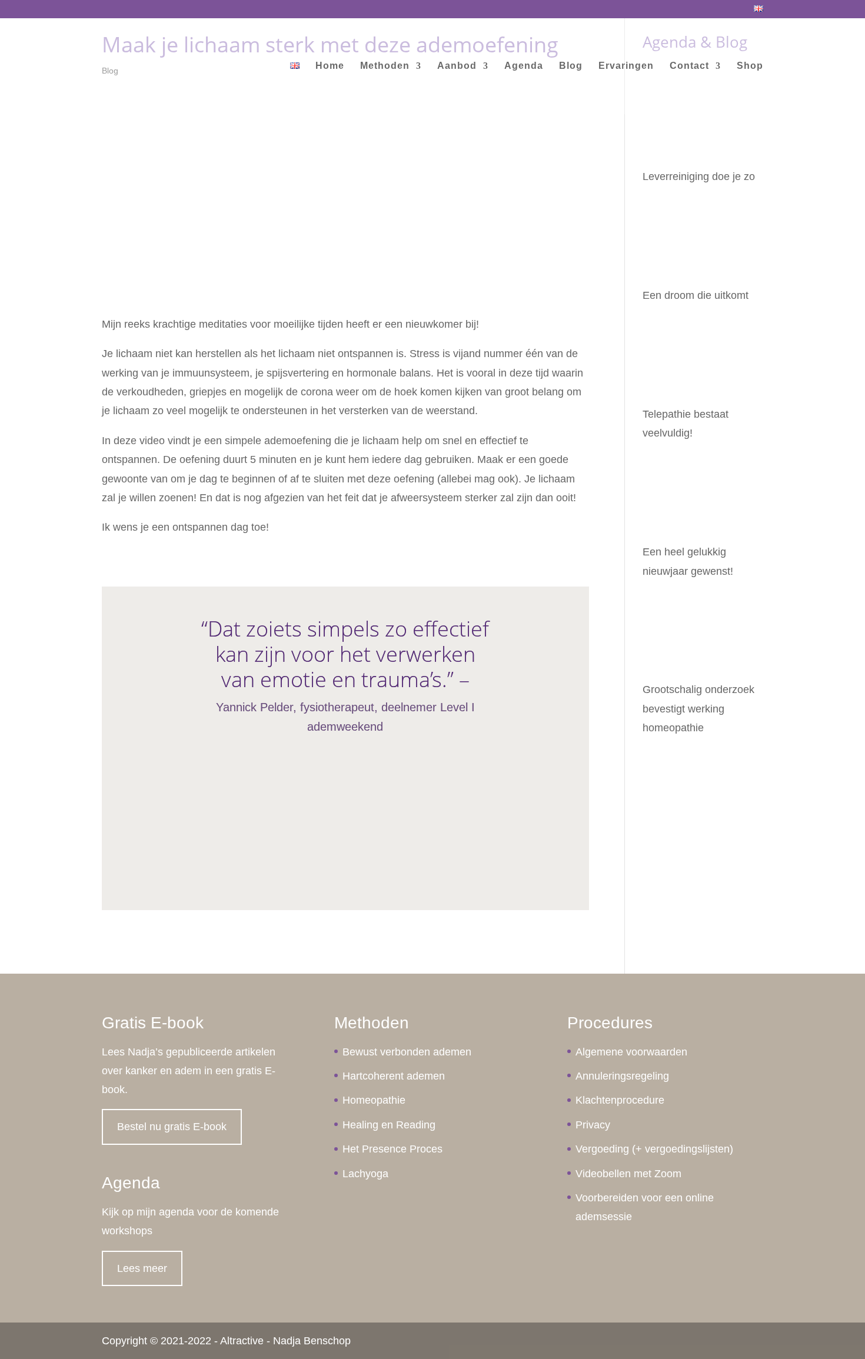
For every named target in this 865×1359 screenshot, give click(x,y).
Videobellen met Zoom (628, 1174)
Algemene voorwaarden (631, 1052)
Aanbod (457, 66)
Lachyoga (365, 1174)
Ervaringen (626, 66)
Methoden (385, 66)
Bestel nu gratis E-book (172, 1126)
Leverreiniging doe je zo (699, 176)
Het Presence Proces (392, 1149)
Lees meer (142, 1268)
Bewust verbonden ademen (406, 1052)
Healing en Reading (388, 1125)
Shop (750, 66)
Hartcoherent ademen (393, 1076)
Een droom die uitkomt (695, 295)
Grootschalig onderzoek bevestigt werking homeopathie (698, 709)
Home (329, 66)
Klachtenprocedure (619, 1100)
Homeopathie (373, 1100)
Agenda (523, 66)
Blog (571, 66)
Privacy (592, 1125)
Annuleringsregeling (622, 1076)
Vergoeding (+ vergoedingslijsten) (654, 1149)
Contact (689, 66)
